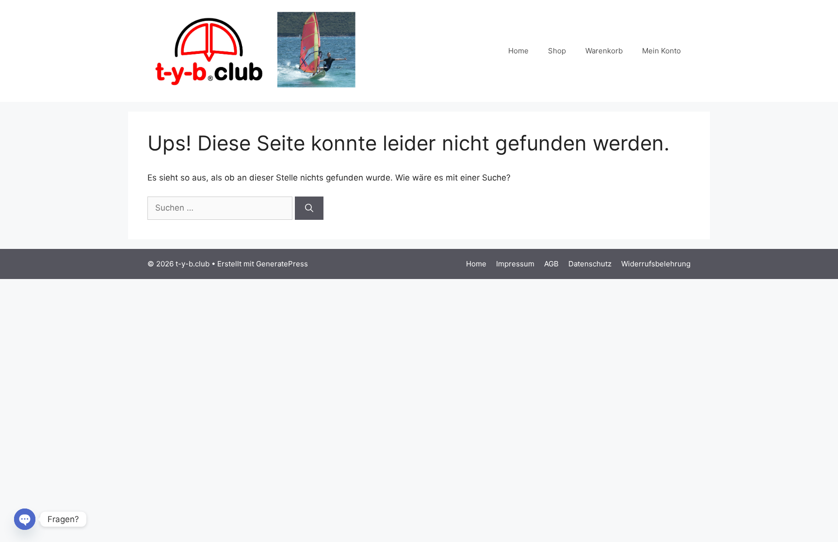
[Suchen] (309, 208)
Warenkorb (604, 50)
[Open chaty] (24, 519)
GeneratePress (282, 263)
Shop (557, 50)
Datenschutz (590, 263)
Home (518, 50)
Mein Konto (661, 50)
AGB (551, 263)
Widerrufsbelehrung (656, 263)
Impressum (515, 263)
